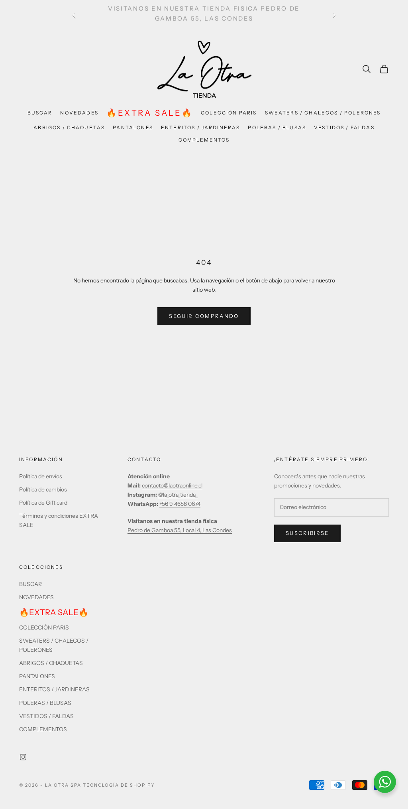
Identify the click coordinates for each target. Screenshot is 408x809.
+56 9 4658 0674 (179, 503)
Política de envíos (40, 476)
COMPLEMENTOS (204, 140)
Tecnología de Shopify (119, 785)
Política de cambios (43, 489)
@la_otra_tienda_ (178, 494)
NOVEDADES (79, 113)
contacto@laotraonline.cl (172, 485)
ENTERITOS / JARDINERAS (200, 127)
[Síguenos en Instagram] (23, 757)
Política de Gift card (43, 502)
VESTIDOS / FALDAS (344, 127)
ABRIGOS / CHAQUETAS (69, 127)
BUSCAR (40, 113)
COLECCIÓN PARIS (229, 113)
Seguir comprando (204, 316)
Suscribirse (307, 533)
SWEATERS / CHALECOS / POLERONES (323, 113)
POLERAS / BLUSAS (277, 127)
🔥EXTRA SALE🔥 (149, 113)
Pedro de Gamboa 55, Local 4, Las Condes (180, 530)
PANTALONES (133, 127)
